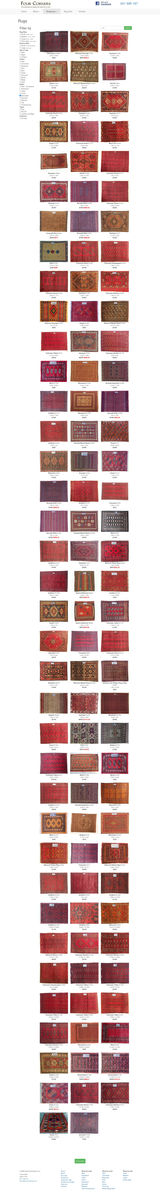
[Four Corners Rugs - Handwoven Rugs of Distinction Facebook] (103, 3)
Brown (104, 1188)
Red (103, 1173)
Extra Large (127, 1180)
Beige (109, 1188)
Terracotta (105, 1175)
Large (125, 1177)
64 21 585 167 (24, 1179)
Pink (103, 1180)
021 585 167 (129, 3)
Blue (103, 1182)
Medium (126, 1175)
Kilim (83, 1173)
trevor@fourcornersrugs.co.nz (28, 1181)
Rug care (64, 1184)
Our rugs (64, 1175)
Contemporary (90, 1188)
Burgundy (105, 1177)
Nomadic (85, 1184)
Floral (84, 1180)
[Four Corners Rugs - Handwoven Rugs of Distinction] (54, 4)
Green (104, 1184)
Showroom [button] (51, 11)
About (63, 1173)
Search (127, 28)
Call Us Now (80, 1161)
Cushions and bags (67, 1182)
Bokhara (84, 1186)
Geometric (85, 1182)
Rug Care (68, 11)
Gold (113, 1188)
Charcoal (105, 1186)
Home (23, 11)
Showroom (64, 1177)
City (83, 1188)
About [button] (36, 11)
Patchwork (85, 1175)
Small (125, 1173)
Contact (82, 11)
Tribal (83, 1177)
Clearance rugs (66, 1180)
